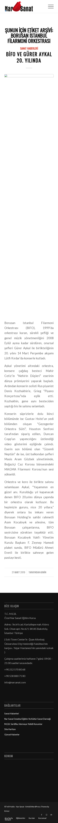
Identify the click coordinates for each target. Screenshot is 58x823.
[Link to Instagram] (46, 814)
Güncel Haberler (11, 734)
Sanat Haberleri (29, 48)
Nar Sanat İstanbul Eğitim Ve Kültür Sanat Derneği (27, 719)
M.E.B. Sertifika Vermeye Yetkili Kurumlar (23, 724)
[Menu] (49, 6)
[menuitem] (49, 6)
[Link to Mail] (51, 814)
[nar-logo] (24, 6)
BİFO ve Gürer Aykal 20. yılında (29, 57)
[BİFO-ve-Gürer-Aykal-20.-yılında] (29, 195)
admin (43, 572)
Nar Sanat (20, 807)
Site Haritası (10, 729)
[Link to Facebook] (41, 814)
